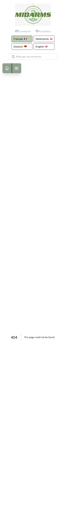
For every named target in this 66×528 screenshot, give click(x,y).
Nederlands (42, 38)
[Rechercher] (12, 56)
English (40, 46)
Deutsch (18, 46)
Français (18, 38)
